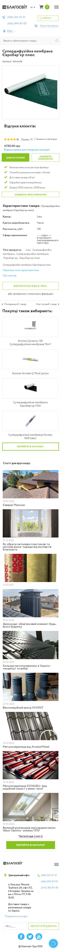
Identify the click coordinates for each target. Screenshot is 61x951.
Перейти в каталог (30, 446)
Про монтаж (9, 275)
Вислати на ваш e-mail (30, 286)
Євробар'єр (10, 258)
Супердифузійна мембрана (32, 254)
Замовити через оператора (31, 195)
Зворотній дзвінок (49, 25)
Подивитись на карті (16, 916)
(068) (16, 17)
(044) (49, 888)
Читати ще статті (31, 836)
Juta (28, 250)
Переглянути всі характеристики (21, 270)
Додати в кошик (15, 158)
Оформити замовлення (45, 157)
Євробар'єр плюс (29, 258)
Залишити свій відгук (46, 139)
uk (31, 7)
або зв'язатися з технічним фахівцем (30, 294)
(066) (17, 24)
